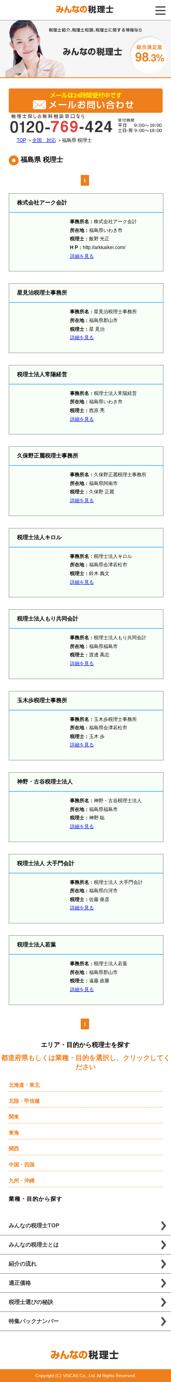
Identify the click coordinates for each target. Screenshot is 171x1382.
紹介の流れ (23, 1263)
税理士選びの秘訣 (31, 1302)
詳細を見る (82, 256)
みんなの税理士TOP (34, 1225)
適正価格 (20, 1283)
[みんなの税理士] (85, 11)
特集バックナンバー (34, 1321)
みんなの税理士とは (34, 1244)
